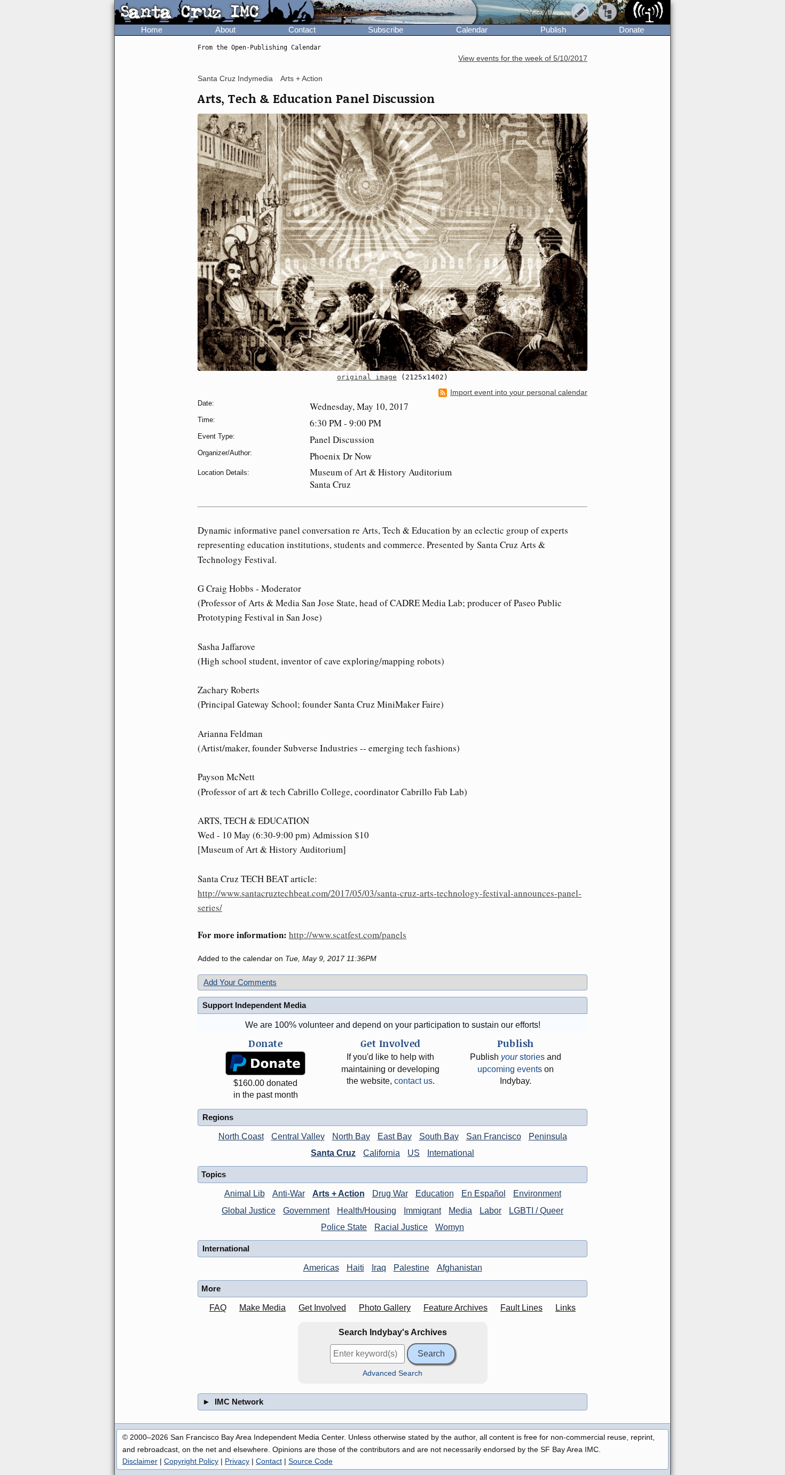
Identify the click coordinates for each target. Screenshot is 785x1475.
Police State (344, 1227)
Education (434, 1193)
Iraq (379, 1267)
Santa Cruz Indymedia (235, 78)
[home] (214, 13)
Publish (553, 29)
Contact (302, 29)
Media (460, 1210)
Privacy (237, 1461)
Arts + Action (301, 78)
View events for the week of (522, 58)
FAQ (217, 1307)
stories (523, 1056)
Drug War (390, 1193)
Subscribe (385, 29)
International (450, 1152)
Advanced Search (392, 1373)
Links (565, 1307)
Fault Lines (521, 1307)
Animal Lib (244, 1193)
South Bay (439, 1136)
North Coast (241, 1136)
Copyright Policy (191, 1461)
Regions (217, 1117)
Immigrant (422, 1210)
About (225, 29)
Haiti (355, 1267)
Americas (321, 1267)
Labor (490, 1210)
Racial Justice (401, 1227)
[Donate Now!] (265, 1063)
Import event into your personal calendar (518, 392)
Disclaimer (140, 1461)
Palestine (411, 1267)
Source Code (310, 1461)
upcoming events (509, 1069)
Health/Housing (366, 1210)
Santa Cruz (333, 1152)
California (381, 1152)
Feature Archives (455, 1307)
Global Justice (249, 1210)
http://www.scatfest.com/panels (347, 935)
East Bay (395, 1136)
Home (151, 29)
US (413, 1152)
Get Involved (322, 1307)
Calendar (472, 29)
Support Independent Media (254, 1005)
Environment (537, 1193)
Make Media (262, 1307)
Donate (631, 29)
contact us (413, 1080)
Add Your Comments (240, 982)
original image (367, 377)
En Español (483, 1193)
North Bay (351, 1136)
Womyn (449, 1227)
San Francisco (493, 1136)
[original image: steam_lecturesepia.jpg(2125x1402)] (392, 242)
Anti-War (288, 1193)
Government (306, 1210)
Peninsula (548, 1136)
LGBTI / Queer (536, 1210)
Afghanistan (459, 1267)
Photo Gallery (385, 1307)
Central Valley (298, 1136)
